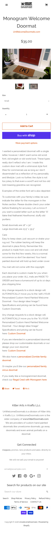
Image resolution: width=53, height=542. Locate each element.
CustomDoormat (17, 350)
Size (4, 95)
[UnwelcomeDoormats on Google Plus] (32, 476)
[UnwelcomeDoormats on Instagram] (39, 476)
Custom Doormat (16, 333)
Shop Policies (16, 498)
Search (6, 498)
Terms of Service (21, 502)
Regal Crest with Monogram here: (30, 379)
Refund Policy (44, 498)
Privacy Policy (30, 498)
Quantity (6, 109)
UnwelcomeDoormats (28, 522)
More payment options (26, 143)
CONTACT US (35, 502)
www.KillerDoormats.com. (36, 419)
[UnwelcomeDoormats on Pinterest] (25, 476)
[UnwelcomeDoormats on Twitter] (14, 476)
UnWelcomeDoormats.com (26, 32)
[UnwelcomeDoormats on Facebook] (19, 476)
